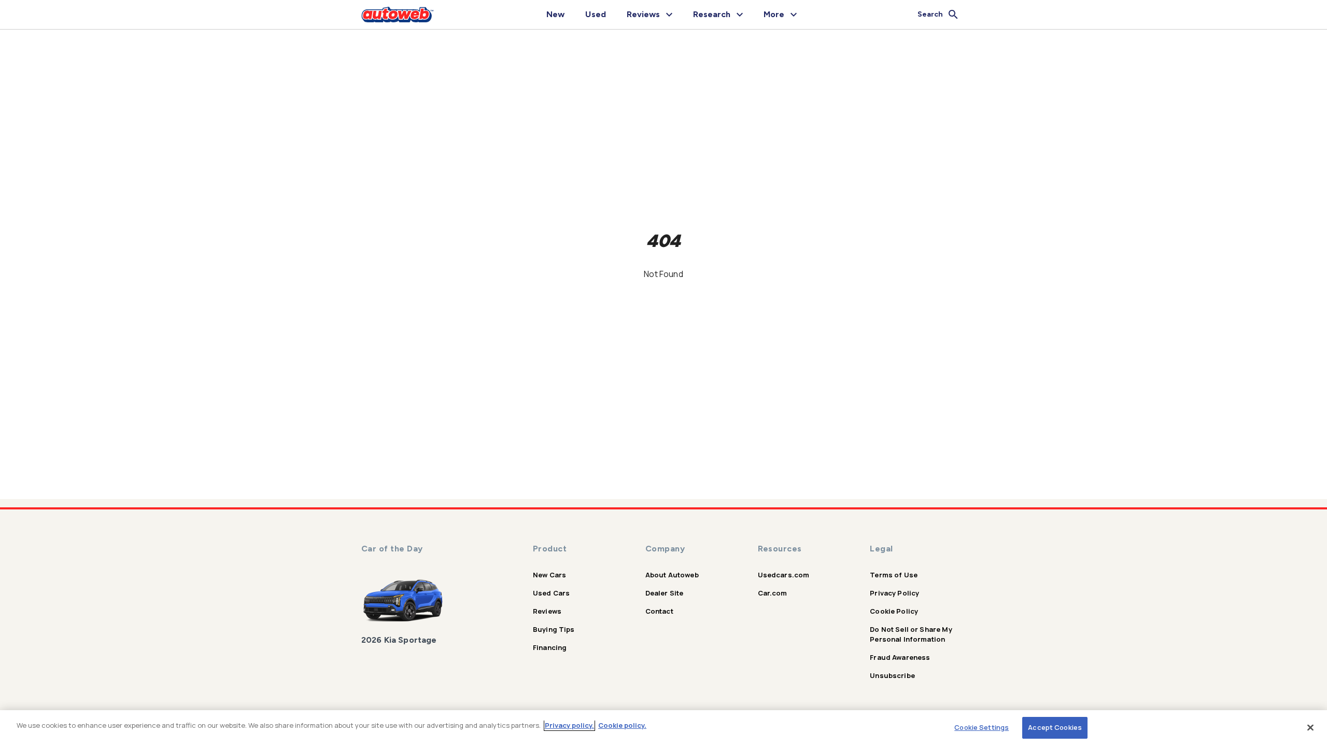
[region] (663, 728)
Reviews (547, 611)
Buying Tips (554, 629)
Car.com (772, 593)
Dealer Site (664, 593)
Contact (659, 611)
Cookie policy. (622, 725)
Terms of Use (893, 574)
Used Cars (551, 593)
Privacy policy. (569, 725)
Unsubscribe (892, 675)
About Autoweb (672, 574)
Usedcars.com (784, 574)
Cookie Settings (981, 727)
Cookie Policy (894, 611)
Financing (550, 647)
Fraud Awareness (900, 657)
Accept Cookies (1055, 727)
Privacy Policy (894, 593)
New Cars (549, 574)
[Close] (1310, 727)
